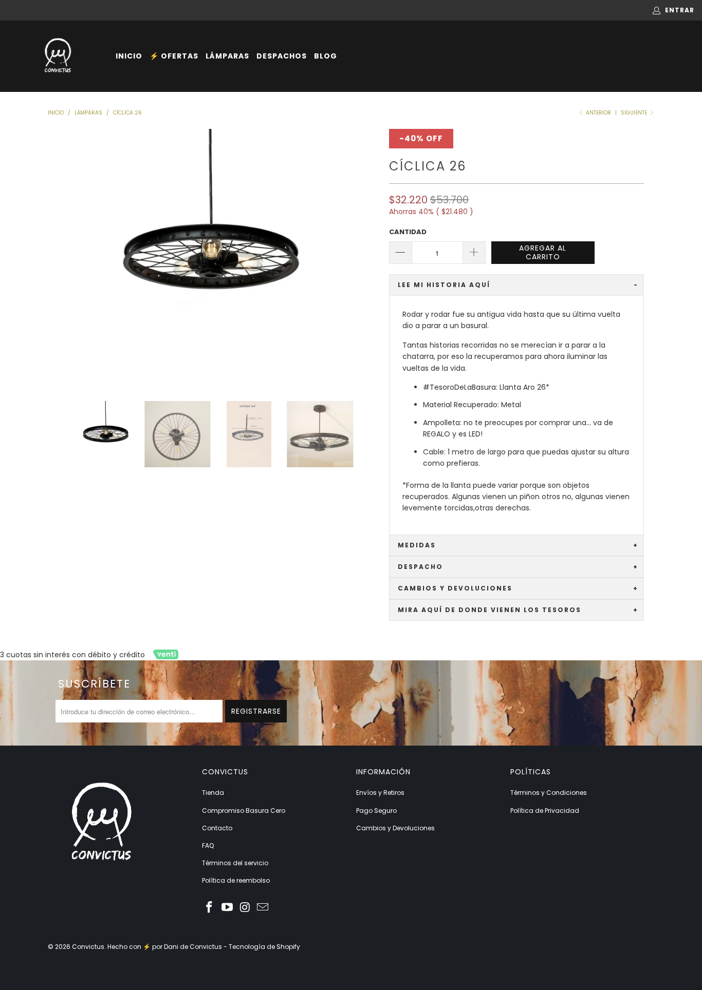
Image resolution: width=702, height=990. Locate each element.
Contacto (217, 828)
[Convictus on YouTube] (227, 908)
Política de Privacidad (544, 810)
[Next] (369, 257)
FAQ (208, 845)
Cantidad (408, 232)
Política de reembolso (236, 880)
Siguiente (635, 113)
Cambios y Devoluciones (395, 828)
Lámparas (227, 56)
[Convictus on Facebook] (209, 908)
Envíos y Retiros (380, 792)
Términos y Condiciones (548, 792)
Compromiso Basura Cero (243, 810)
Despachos (281, 56)
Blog (325, 56)
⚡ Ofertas (174, 56)
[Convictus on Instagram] (245, 908)
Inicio (129, 56)
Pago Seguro (376, 810)
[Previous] (57, 257)
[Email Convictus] (263, 908)
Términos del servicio (235, 863)
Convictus (88, 946)
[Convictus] (57, 56)
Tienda (213, 792)
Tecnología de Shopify (264, 946)
